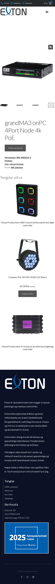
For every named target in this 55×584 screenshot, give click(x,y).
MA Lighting (17, 167)
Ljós (7, 164)
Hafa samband (15, 148)
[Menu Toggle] (46, 11)
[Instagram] (27, 577)
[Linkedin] (33, 577)
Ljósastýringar (17, 164)
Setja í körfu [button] (27, 293)
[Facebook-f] (22, 577)
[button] (50, 47)
